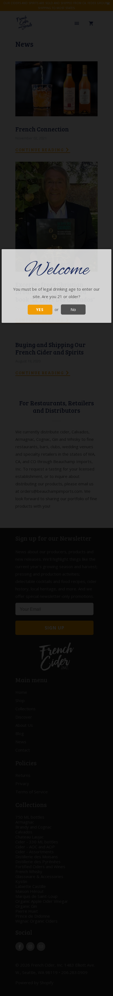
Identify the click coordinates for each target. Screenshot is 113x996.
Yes (40, 309)
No (73, 309)
